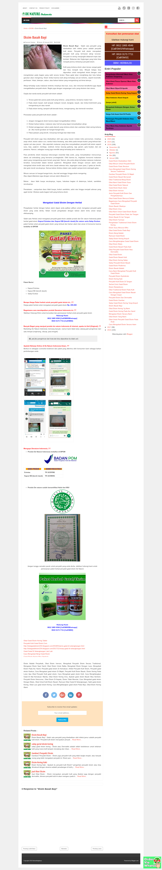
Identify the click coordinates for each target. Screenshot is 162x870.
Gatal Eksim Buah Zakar (118, 188)
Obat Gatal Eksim (115, 254)
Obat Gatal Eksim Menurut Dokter (121, 198)
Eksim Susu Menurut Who (118, 228)
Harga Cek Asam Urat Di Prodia (118, 114)
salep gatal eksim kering (42, 743)
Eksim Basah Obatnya (117, 206)
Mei (111, 155)
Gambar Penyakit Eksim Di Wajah (121, 174)
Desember (113, 147)
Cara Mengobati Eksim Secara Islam (122, 324)
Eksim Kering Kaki (39, 762)
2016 (109, 330)
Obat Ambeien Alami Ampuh (117, 98)
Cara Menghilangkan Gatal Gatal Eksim (124, 241)
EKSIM (58, 42)
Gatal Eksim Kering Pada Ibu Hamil (122, 311)
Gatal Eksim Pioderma (117, 265)
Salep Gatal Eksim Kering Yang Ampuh (121, 93)
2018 (109, 144)
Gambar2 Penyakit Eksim (42, 753)
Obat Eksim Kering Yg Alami (119, 308)
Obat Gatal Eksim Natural (118, 185)
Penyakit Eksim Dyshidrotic (119, 276)
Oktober (112, 150)
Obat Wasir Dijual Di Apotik (117, 88)
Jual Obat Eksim (38, 771)
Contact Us (33, 8)
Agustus (112, 153)
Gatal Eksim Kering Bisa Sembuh (36, 657)
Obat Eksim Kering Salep (118, 260)
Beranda (64, 848)
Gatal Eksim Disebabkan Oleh (120, 161)
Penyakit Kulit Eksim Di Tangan (120, 281)
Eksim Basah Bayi (39, 734)
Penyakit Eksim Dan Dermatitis (120, 297)
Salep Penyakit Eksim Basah (119, 263)
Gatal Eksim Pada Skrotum (119, 166)
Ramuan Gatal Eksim (117, 236)
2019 (109, 142)
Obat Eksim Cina (115, 209)
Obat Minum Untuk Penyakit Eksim (122, 164)
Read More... (77, 740)
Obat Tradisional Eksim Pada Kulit (121, 290)
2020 (109, 139)
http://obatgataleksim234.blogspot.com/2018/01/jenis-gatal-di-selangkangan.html (54, 646)
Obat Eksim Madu (115, 244)
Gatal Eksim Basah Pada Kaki (120, 247)
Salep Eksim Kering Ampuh (119, 238)
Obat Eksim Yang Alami (117, 317)
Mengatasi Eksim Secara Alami (120, 314)
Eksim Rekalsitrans (116, 287)
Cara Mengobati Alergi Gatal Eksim (37, 654)
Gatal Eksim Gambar (117, 300)
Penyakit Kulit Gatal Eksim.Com (35, 643)
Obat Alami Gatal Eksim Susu (120, 182)
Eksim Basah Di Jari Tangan (119, 217)
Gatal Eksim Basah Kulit (118, 257)
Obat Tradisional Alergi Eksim (120, 180)
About (25, 8)
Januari (112, 158)
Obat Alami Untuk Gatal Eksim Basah (123, 212)
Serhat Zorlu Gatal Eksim (118, 284)
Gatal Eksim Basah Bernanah (120, 177)
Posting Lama (97, 848)
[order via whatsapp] (152, 868)
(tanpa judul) (111, 102)
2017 (109, 327)
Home (27, 20)
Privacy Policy (44, 8)
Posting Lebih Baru (29, 848)
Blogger (129, 334)
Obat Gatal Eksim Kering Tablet (35, 641)
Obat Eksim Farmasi (116, 220)
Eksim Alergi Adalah (116, 233)
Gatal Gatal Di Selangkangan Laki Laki (38, 651)
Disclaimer (55, 8)
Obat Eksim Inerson (116, 190)
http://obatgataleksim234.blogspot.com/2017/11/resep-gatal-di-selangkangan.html (54, 648)
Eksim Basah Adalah (116, 268)
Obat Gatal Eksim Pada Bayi (119, 230)
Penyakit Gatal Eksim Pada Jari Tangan (123, 214)
